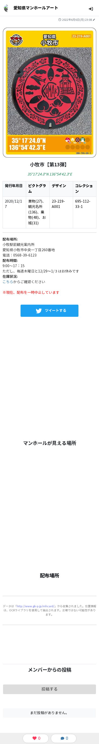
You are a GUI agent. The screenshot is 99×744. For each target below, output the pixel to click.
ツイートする (55, 310)
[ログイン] (91, 9)
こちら (8, 282)
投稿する (49, 689)
